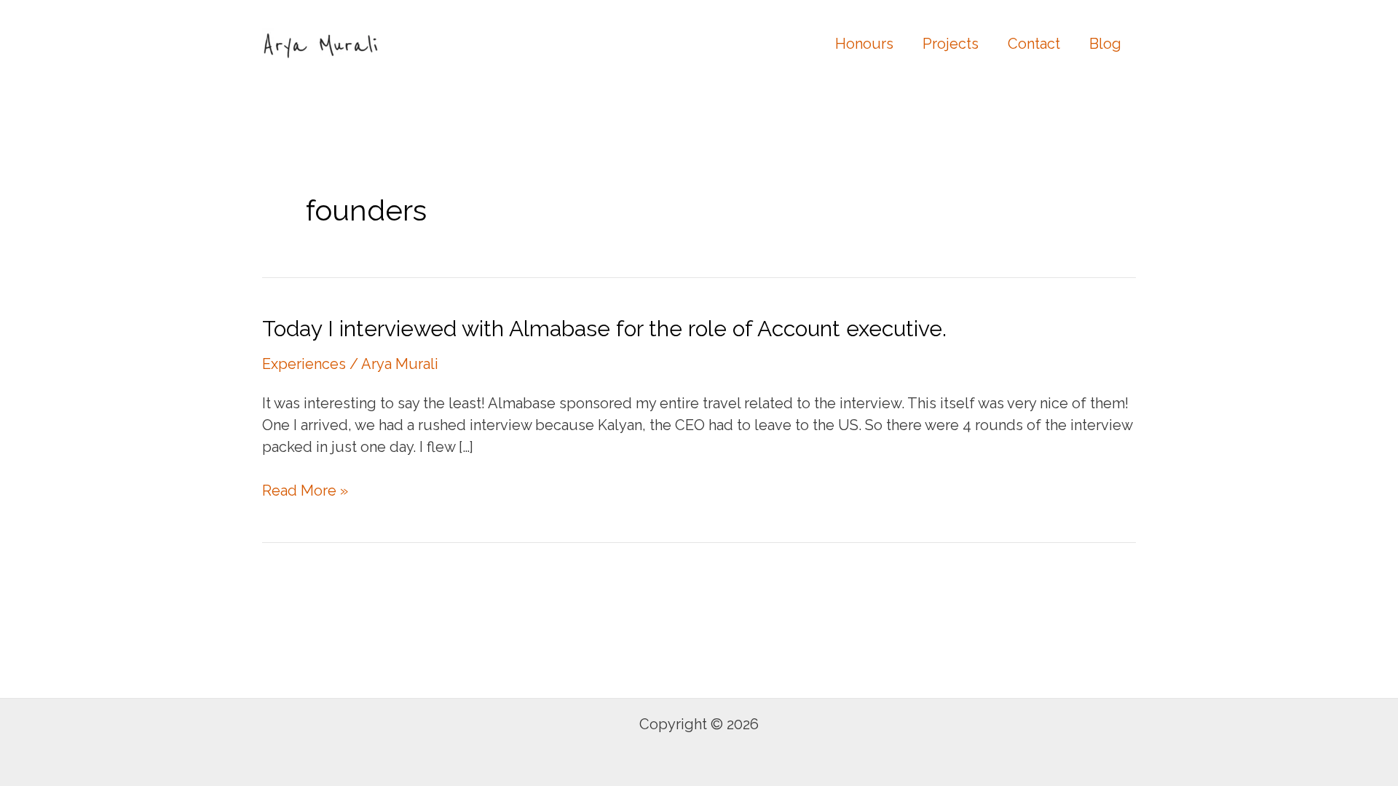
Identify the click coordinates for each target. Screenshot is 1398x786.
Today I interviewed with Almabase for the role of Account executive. (604, 328)
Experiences (304, 364)
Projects (951, 43)
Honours (864, 43)
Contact (1034, 43)
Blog (1105, 43)
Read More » (305, 491)
